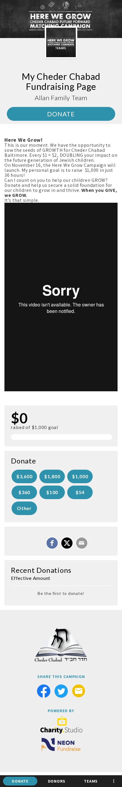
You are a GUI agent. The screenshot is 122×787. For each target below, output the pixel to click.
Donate (20, 781)
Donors (57, 781)
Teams (91, 781)
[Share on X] (67, 543)
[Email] (82, 543)
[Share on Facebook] (52, 543)
